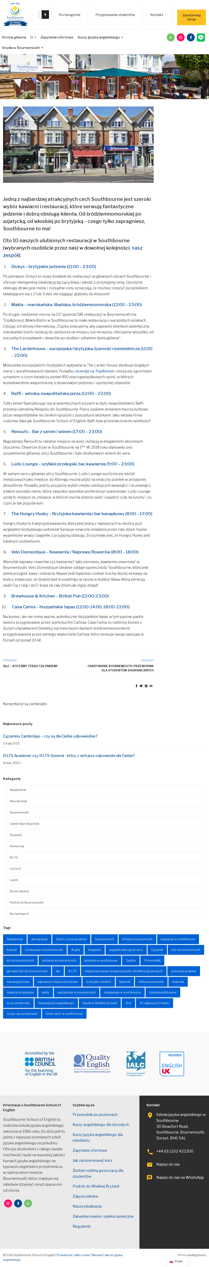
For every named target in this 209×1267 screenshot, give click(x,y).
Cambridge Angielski (24, 823)
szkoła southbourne (163, 992)
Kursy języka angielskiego (99, 37)
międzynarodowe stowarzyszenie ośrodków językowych (124, 971)
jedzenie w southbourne (101, 960)
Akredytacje (18, 801)
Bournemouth (19, 812)
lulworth (124, 982)
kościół (12, 950)
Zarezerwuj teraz (192, 17)
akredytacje (39, 939)
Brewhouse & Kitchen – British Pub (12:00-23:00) (60, 595)
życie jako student (98, 982)
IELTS (14, 857)
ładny (45, 992)
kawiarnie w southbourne (178, 939)
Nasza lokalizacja (87, 1206)
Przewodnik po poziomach (95, 1114)
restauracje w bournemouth (44, 950)
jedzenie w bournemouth (59, 960)
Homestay (17, 846)
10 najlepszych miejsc (154, 1003)
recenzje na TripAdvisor (94, 371)
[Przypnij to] (146, 686)
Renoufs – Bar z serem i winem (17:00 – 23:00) (56, 431)
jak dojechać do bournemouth (27, 971)
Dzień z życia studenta (71, 939)
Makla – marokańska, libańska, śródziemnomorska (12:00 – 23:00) (76, 304)
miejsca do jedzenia (20, 992)
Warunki (97, 1255)
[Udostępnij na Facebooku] (136, 686)
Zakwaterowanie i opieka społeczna (103, 1216)
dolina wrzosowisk (151, 982)
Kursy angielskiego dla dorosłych (101, 1124)
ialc (58, 971)
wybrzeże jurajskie (183, 971)
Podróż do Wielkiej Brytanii (96, 1186)
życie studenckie (18, 1003)
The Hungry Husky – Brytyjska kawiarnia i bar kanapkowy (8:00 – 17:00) (81, 513)
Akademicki (18, 790)
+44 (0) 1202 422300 (174, 1151)
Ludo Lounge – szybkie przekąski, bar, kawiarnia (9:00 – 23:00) (73, 463)
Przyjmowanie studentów (115, 15)
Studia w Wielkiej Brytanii (99, 1003)
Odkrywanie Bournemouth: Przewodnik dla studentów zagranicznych (121, 668)
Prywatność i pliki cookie (73, 1255)
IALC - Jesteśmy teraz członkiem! (30, 666)
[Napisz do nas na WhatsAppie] (170, 37)
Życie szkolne (19, 891)
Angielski (94, 950)
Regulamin (82, 1226)
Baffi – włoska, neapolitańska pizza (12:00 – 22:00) (61, 393)
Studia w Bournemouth (21, 48)
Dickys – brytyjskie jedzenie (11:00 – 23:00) (53, 266)
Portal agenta (69, 15)
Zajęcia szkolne (85, 1196)
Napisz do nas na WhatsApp (180, 1177)
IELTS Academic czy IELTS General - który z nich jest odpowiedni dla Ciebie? (69, 755)
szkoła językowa (18, 982)
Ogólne (131, 960)
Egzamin (157, 950)
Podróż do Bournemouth (26, 902)
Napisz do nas (168, 1164)
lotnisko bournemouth (137, 939)
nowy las (178, 982)
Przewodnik (152, 960)
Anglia (75, 950)
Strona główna (14, 37)
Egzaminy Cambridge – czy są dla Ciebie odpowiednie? (50, 736)
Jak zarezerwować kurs (92, 1160)
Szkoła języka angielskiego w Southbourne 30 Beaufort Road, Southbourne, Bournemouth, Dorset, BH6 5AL (181, 1126)
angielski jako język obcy (126, 950)
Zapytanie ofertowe (56, 37)
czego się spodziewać (22, 1014)
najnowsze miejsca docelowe (58, 982)
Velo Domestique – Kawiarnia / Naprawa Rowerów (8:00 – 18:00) (75, 551)
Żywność (16, 835)
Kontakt (156, 15)
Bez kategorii (19, 913)
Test (128, 1003)
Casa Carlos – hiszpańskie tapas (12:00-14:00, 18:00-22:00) (70, 606)
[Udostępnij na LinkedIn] (151, 686)
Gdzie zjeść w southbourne (64, 1014)
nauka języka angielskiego (56, 1003)
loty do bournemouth (185, 950)
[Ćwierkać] (141, 686)
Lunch (14, 880)
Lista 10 (15, 868)
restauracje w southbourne (122, 992)
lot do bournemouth (20, 960)
